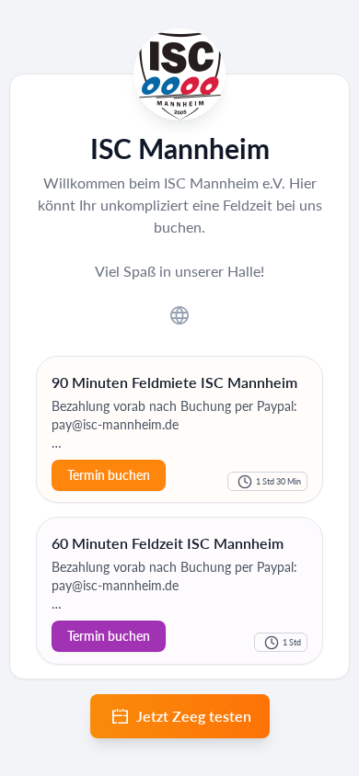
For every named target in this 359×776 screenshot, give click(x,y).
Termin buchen (108, 636)
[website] (179, 313)
